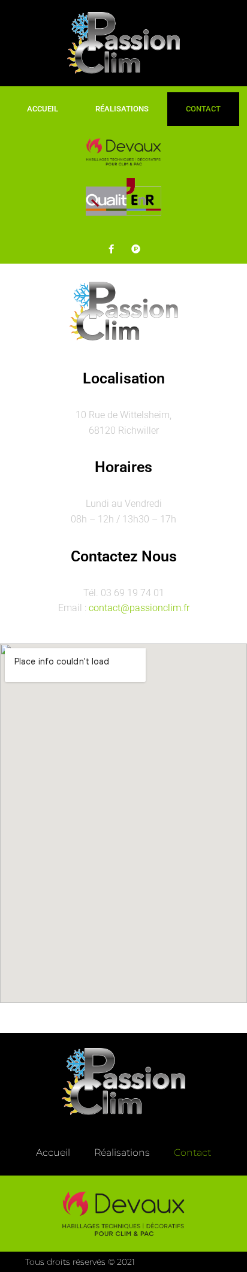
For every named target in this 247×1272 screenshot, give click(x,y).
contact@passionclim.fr (139, 608)
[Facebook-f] (112, 249)
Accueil (42, 108)
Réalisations (122, 108)
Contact (203, 108)
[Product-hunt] (136, 249)
